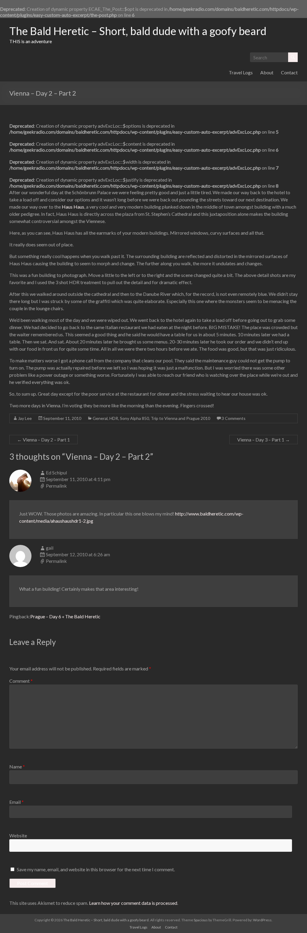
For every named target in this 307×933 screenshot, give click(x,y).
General (100, 418)
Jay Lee (25, 418)
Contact (289, 72)
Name (17, 766)
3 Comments (234, 418)
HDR (113, 418)
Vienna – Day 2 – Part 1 (43, 439)
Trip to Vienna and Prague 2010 (180, 418)
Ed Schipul (56, 472)
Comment (21, 681)
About (266, 72)
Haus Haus (73, 206)
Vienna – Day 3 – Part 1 (263, 439)
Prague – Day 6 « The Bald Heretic (65, 616)
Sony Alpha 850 (134, 418)
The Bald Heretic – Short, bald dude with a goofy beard (138, 30)
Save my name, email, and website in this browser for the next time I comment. (96, 869)
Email (16, 802)
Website (18, 835)
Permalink (56, 486)
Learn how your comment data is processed (133, 903)
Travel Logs (241, 72)
